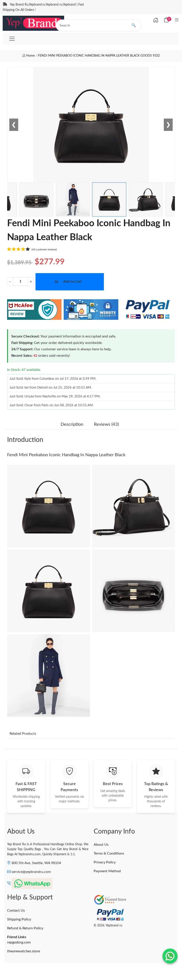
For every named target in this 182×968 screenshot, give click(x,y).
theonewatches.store (23, 951)
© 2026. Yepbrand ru (108, 925)
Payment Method (107, 871)
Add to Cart (72, 281)
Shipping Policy (19, 919)
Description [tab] (72, 424)
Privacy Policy (105, 862)
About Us (101, 844)
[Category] (176, 20)
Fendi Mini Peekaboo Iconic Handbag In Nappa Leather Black (66, 455)
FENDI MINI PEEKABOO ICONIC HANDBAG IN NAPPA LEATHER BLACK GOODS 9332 (99, 55)
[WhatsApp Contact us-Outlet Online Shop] (170, 956)
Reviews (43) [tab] (106, 424)
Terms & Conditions (109, 853)
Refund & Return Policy (25, 928)
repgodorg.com (19, 942)
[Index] (155, 20)
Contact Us (16, 910)
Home (30, 55)
